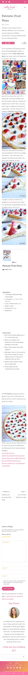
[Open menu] (24, 7)
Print (15, 262)
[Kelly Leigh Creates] (10, 7)
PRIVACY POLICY (11, 665)
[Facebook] (3, 2)
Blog (20, 665)
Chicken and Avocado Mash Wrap (6, 496)
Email (4, 576)
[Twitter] (6, 2)
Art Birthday (13, 202)
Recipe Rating (6, 534)
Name (4, 568)
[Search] (23, 656)
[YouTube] (17, 667)
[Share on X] (7, 43)
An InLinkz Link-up (8, 453)
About (17, 663)
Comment (6, 542)
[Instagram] (9, 2)
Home (10, 663)
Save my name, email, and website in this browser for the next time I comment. (14, 582)
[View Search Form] (25, 2)
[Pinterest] (14, 667)
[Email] (20, 667)
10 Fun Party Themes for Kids (21, 494)
